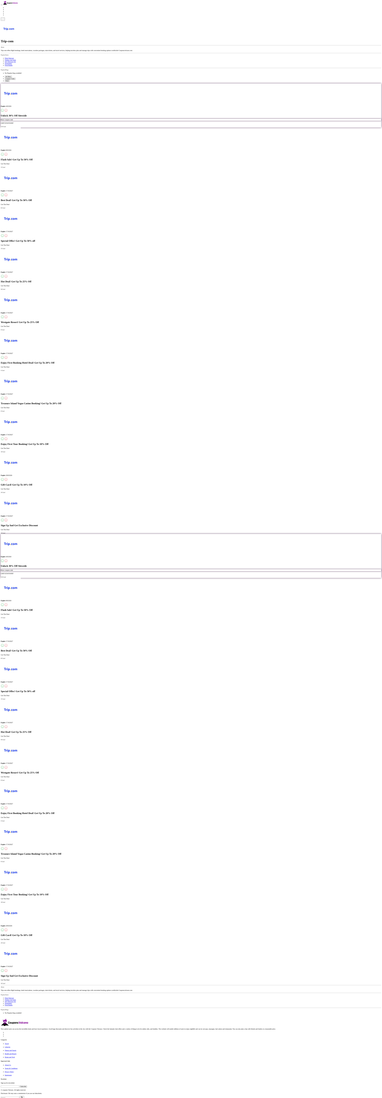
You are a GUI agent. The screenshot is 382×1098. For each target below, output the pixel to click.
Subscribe (23, 1086)
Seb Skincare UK (10, 62)
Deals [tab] (7, 81)
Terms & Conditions (11, 1068)
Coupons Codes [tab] (10, 79)
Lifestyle (7, 9)
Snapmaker (8, 63)
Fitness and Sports (10, 11)
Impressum (8, 1075)
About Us (8, 1065)
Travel (7, 8)
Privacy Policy (9, 1072)
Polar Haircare (9, 58)
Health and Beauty (11, 13)
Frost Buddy (9, 65)
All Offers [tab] (8, 76)
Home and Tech (10, 15)
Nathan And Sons (10, 60)
